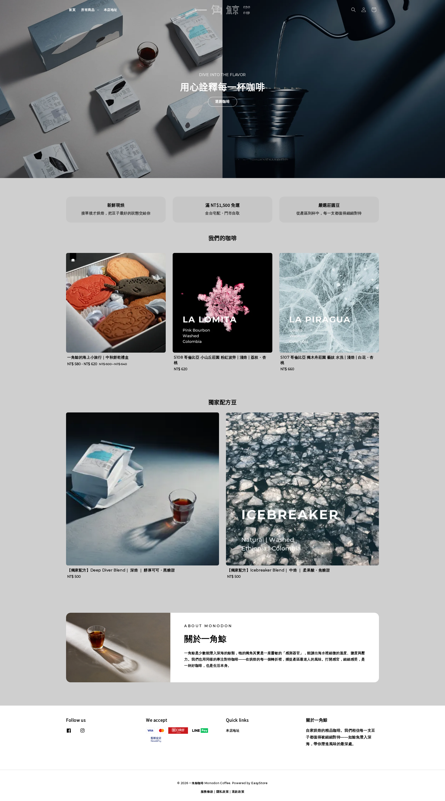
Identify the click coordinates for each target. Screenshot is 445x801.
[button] (353, 10)
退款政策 (238, 791)
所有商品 (88, 10)
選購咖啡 (222, 101)
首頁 (72, 10)
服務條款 (207, 791)
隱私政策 (222, 791)
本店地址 (110, 10)
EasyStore (259, 783)
